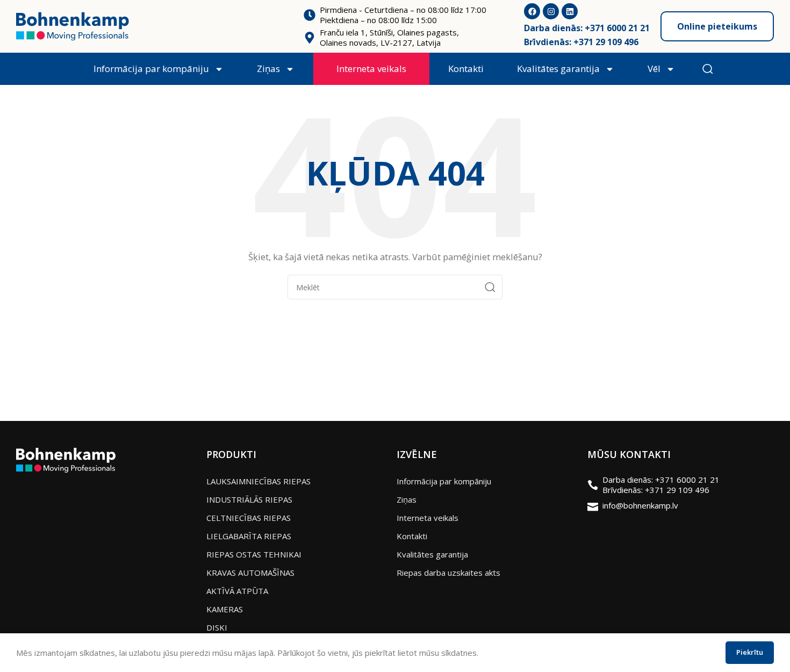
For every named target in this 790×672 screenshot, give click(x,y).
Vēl (654, 68)
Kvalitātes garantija (558, 68)
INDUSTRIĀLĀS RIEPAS (249, 499)
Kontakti (466, 68)
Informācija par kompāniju (151, 68)
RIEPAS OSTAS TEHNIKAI (253, 554)
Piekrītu (749, 652)
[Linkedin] (570, 11)
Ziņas (268, 68)
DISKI (216, 627)
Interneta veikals (371, 68)
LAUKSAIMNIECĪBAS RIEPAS (258, 481)
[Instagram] (551, 11)
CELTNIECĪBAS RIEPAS (248, 517)
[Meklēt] (708, 69)
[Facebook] (532, 11)
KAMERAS (224, 609)
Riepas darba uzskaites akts (448, 572)
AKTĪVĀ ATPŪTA (237, 590)
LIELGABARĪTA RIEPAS (248, 536)
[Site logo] (72, 25)
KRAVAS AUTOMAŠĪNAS (250, 572)
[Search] (490, 287)
